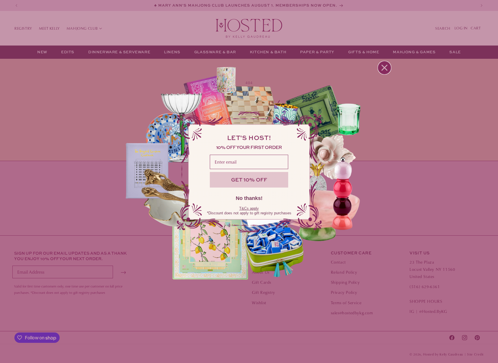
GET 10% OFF (249, 179)
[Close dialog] (384, 67)
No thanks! (249, 198)
